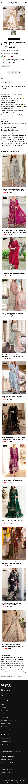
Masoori (12, 676)
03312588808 (7, 690)
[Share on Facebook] (8, 72)
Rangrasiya (17, 665)
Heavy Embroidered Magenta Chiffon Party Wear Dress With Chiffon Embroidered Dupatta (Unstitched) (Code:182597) (13, 479)
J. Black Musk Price (6, 730)
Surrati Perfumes (9, 668)
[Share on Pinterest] (15, 72)
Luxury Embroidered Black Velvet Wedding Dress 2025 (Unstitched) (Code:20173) (13, 438)
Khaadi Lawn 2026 (6, 738)
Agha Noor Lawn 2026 (7, 759)
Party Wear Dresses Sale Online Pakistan (11, 61)
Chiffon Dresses (5, 676)
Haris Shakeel (9, 665)
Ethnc (2, 668)
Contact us (4, 707)
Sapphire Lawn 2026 (6, 748)
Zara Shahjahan (13, 674)
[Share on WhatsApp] (12, 72)
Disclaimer (4, 714)
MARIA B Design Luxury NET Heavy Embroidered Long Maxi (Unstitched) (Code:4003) (12, 645)
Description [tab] (4, 78)
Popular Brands (10, 659)
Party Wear (18, 676)
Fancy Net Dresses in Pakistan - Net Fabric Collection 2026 (13, 60)
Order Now (14, 39)
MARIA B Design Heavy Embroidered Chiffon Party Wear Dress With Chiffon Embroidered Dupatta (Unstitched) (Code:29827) (14, 231)
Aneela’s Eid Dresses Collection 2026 (11, 751)
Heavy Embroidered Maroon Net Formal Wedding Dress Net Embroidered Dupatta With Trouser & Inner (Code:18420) (13, 272)
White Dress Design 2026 (16, 663)
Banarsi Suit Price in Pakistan (8, 657)
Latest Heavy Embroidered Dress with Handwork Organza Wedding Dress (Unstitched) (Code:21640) (12, 397)
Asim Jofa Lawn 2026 (7, 766)
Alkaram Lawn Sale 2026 (7, 763)
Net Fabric (20, 674)
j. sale (18, 657)
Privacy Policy (4, 717)
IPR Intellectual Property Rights (9, 720)
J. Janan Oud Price (6, 726)
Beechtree (14, 670)
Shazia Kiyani (18, 668)
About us (3, 704)
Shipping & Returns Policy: (8, 711)
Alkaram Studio (5, 663)
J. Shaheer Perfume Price (8, 723)
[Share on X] (19, 72)
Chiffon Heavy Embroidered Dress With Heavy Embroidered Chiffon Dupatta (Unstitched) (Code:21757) (12, 521)
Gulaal (22, 665)
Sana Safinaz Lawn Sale (15, 672)
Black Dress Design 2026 (12, 661)
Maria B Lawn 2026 (6, 741)
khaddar (3, 665)
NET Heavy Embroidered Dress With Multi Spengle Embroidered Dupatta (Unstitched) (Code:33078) (14, 190)
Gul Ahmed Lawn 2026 (7, 772)
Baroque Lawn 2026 (6, 769)
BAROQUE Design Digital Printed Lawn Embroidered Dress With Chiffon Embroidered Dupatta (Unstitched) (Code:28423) (12, 604)
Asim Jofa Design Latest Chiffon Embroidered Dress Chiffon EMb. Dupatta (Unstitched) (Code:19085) (13, 562)
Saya (21, 661)
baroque (9, 670)
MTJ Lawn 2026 (5, 745)
